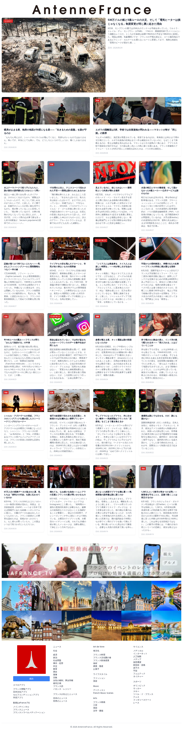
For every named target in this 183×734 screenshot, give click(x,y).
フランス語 (58, 686)
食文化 (96, 650)
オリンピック (139, 685)
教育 (55, 669)
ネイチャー (138, 676)
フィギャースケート (142, 699)
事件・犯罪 (58, 663)
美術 (95, 707)
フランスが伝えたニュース (65, 694)
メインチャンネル (21, 706)
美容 (95, 681)
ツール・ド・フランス (143, 694)
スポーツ (137, 681)
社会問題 (57, 660)
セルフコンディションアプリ (26, 694)
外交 (55, 666)
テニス (136, 697)
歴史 (55, 671)
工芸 (95, 705)
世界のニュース (60, 701)
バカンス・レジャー (62, 689)
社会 (55, 650)
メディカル (138, 650)
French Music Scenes (103, 693)
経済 (55, 654)
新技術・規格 (139, 665)
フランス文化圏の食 (102, 657)
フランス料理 (99, 654)
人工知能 (137, 656)
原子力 (136, 667)
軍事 (55, 674)
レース (136, 702)
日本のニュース (60, 698)
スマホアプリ (19, 685)
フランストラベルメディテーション (29, 712)
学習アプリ (18, 697)
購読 (31, 678)
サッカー (137, 688)
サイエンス (138, 646)
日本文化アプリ (20, 691)
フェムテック (139, 673)
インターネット (140, 653)
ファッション (99, 678)
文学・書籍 (98, 710)
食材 (95, 663)
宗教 (55, 677)
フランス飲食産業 (101, 660)
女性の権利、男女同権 (63, 680)
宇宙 (135, 670)
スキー (136, 691)
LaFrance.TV (23, 702)
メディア (137, 659)
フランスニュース (21, 709)
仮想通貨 (137, 662)
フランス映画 (99, 702)
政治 (55, 657)
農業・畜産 (98, 666)
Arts (95, 698)
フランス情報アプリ (22, 689)
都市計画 (57, 683)
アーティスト (99, 690)
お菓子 (96, 669)
